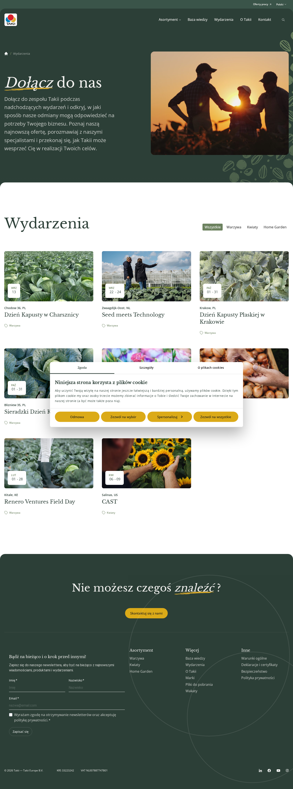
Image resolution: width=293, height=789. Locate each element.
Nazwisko (75, 680)
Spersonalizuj (167, 417)
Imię (12, 680)
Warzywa (234, 227)
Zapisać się (21, 732)
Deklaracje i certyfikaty (259, 664)
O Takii (245, 19)
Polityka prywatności (258, 677)
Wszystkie (213, 227)
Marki (190, 677)
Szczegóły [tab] (146, 368)
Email (13, 698)
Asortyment (168, 19)
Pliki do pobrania (199, 684)
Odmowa (77, 417)
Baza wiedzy (197, 19)
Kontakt (264, 19)
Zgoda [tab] (82, 368)
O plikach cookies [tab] (211, 368)
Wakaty (191, 691)
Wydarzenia (223, 19)
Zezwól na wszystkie (215, 417)
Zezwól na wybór (123, 417)
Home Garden (275, 227)
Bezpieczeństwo (254, 671)
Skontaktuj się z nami (146, 613)
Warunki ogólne (254, 658)
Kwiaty (252, 227)
